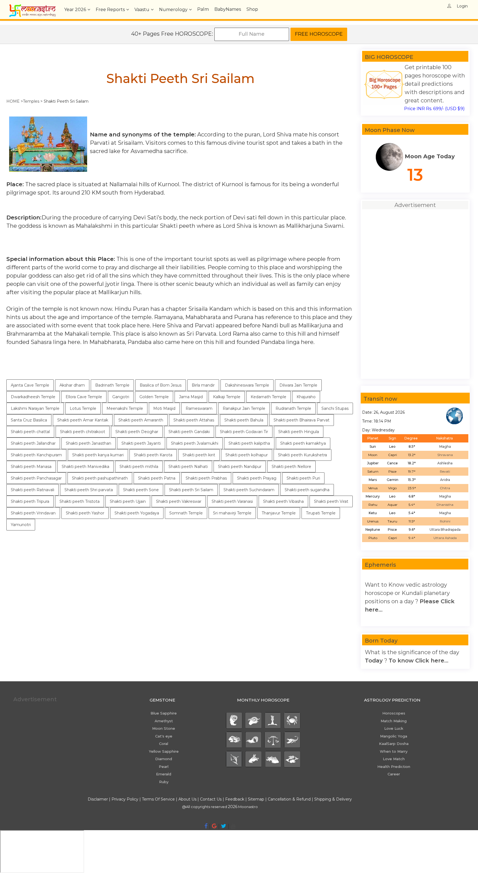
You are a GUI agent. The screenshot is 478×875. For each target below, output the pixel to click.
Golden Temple (154, 396)
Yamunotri (21, 524)
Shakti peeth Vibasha (283, 501)
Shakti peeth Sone (141, 489)
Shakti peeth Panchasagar (36, 478)
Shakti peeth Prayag (256, 478)
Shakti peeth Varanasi (232, 501)
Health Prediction (393, 766)
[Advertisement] (180, 569)
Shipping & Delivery (333, 799)
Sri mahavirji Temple (232, 513)
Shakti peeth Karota (153, 454)
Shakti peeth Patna (156, 478)
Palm (203, 9)
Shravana (445, 455)
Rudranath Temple (293, 408)
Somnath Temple (186, 513)
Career (394, 774)
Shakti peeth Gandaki (189, 431)
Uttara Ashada (445, 538)
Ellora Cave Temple (84, 396)
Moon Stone (163, 728)
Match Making (394, 721)
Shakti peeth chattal (30, 431)
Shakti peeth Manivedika (85, 466)
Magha (445, 446)
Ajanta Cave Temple (30, 385)
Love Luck (393, 728)
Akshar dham (72, 385)
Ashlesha (445, 463)
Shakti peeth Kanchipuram (36, 454)
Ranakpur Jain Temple (244, 408)
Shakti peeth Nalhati (188, 466)
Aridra (445, 480)
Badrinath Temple (112, 385)
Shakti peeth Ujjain (128, 501)
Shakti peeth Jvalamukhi (194, 443)
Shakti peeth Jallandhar (33, 443)
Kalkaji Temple (226, 396)
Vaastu (141, 9)
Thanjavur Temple (279, 513)
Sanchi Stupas (335, 408)
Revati (445, 471)
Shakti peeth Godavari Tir (244, 431)
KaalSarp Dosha (394, 743)
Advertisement (35, 699)
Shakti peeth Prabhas (206, 478)
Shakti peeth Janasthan (88, 443)
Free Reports (110, 9)
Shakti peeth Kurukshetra (302, 454)
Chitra (445, 488)
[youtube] (233, 826)
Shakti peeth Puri (303, 478)
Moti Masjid (164, 408)
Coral (163, 743)
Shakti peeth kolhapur (246, 454)
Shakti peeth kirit (199, 454)
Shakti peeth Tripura (30, 501)
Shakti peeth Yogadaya (137, 513)
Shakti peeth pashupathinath (100, 478)
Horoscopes (393, 713)
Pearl (163, 766)
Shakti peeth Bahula (243, 420)
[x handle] (223, 826)
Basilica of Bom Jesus (160, 385)
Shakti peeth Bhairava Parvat (301, 420)
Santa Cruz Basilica (29, 420)
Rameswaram (199, 408)
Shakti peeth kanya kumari (98, 454)
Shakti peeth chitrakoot (82, 431)
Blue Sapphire (163, 713)
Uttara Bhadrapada (445, 529)
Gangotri (120, 396)
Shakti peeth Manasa (31, 466)
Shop (252, 9)
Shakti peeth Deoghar (136, 431)
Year (75, 9)
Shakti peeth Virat (331, 501)
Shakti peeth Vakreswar (178, 501)
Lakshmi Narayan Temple (35, 408)
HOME (13, 101)
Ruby (163, 782)
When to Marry (393, 751)
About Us (187, 799)
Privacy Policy (124, 799)
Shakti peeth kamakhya (303, 443)
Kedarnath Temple (268, 396)
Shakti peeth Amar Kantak (82, 420)
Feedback (234, 799)
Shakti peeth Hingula (298, 431)
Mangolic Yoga (393, 736)
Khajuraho (306, 396)
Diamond (163, 759)
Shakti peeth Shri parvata (88, 489)
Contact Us (211, 799)
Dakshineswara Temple (247, 385)
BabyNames (227, 9)
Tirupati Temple (321, 513)
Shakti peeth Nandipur (239, 466)
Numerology (173, 9)
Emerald (163, 774)
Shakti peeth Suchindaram (249, 489)
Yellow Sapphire (164, 751)
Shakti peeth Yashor (85, 513)
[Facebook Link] (205, 826)
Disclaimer (98, 799)
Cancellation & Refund (289, 799)
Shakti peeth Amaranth (140, 420)
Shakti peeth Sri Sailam (191, 489)
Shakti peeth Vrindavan (33, 513)
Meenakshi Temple (124, 408)
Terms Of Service (158, 799)
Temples (31, 101)
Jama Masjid (191, 396)
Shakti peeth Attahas (193, 420)
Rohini (445, 521)
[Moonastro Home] (32, 7)
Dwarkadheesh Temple (33, 396)
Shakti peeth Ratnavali (32, 489)
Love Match (394, 759)
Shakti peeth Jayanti (141, 443)
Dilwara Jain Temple (298, 385)
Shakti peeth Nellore (291, 466)
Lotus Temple (83, 408)
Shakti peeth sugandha (307, 489)
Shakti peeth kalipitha (249, 443)
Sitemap (256, 799)
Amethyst (164, 721)
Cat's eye (163, 736)
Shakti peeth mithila (138, 466)
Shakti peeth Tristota (79, 501)
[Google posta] (214, 826)
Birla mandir (203, 385)
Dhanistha (445, 505)
